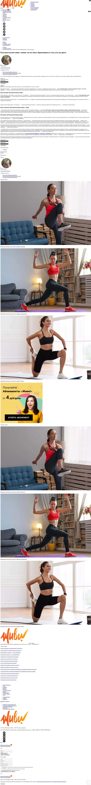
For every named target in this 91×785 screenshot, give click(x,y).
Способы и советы (7, 44)
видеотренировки (34, 2)
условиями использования (12, 767)
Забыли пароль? (4, 753)
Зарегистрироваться (5, 771)
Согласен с (13, 768)
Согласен (3, 783)
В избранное (3, 83)
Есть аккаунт (12, 771)
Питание (33, 4)
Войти (2, 754)
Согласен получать (11, 770)
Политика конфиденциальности (10, 705)
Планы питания (6, 45)
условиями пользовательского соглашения (16, 768)
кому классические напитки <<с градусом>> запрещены (38, 133)
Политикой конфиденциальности (59, 781)
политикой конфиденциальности (26, 767)
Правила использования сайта (9, 704)
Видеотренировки (7, 11)
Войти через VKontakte (5, 746)
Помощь (4, 38)
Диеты (4, 41)
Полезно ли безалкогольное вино (10, 74)
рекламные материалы (7, 706)
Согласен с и (17, 767)
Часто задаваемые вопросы (8, 709)
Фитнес (32, 3)
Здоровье (33, 6)
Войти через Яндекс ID (5, 745)
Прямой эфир (6, 692)
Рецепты (5, 43)
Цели (4, 20)
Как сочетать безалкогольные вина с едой (12, 73)
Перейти (2, 85)
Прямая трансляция (7, 12)
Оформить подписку (4, 4)
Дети (4, 13)
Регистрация (6, 754)
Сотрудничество (6, 37)
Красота (32, 5)
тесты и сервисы (34, 8)
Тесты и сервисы (6, 19)
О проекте (5, 707)
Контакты (5, 39)
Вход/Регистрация (7, 9)
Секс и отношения (35, 7)
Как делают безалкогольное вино (10, 72)
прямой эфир (33, 9)
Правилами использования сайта (44, 781)
